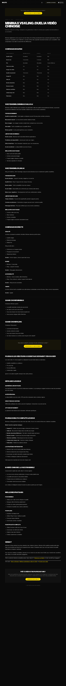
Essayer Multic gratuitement (33, 13)
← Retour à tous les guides (33, 585)
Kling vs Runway (15, 561)
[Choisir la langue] (43, 2)
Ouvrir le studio (51, 2)
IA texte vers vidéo (43, 561)
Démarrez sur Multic (39, 558)
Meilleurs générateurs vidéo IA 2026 (28, 561)
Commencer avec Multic (33, 579)
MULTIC (4, 2)
